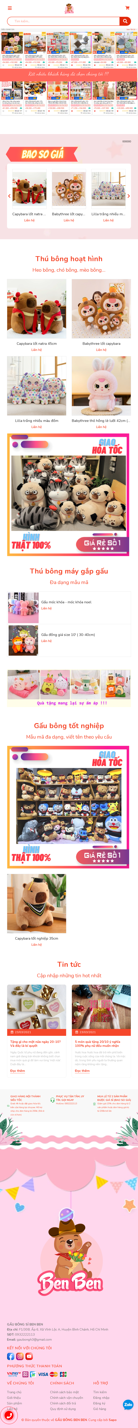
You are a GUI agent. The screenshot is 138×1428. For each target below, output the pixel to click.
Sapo (113, 1420)
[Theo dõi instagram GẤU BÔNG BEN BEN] (29, 1356)
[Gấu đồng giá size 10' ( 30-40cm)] (23, 640)
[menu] (10, 8)
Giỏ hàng (99, 1409)
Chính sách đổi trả (63, 1403)
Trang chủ (14, 1392)
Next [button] (128, 196)
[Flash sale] (69, 154)
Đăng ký (99, 1403)
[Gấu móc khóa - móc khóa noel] (23, 607)
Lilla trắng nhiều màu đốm (113, 214)
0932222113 (71, 1103)
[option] (69, 67)
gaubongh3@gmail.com (34, 1339)
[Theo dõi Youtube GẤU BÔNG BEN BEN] (20, 1356)
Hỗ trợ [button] (100, 1383)
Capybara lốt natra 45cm (32, 214)
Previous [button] (9, 196)
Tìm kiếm (100, 1392)
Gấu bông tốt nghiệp (69, 726)
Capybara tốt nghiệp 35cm (36, 938)
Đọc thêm (17, 1071)
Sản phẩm (14, 1403)
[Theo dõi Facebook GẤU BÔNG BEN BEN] (11, 1356)
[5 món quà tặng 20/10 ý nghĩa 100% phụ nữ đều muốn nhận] (101, 1007)
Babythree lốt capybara (71, 214)
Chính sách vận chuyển (66, 1398)
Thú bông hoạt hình (69, 259)
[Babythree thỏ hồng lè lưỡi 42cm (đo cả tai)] (101, 385)
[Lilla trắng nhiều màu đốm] (108, 189)
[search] (125, 21)
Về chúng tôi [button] (20, 1383)
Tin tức (69, 964)
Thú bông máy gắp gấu (69, 571)
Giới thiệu (14, 1398)
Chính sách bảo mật (64, 1392)
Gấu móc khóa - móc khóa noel (66, 602)
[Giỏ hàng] (127, 8)
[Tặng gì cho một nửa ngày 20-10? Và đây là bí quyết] (36, 1007)
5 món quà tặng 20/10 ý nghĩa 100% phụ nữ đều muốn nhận (97, 1044)
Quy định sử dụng (63, 1409)
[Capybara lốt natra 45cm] (29, 189)
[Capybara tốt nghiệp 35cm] (36, 903)
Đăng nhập (101, 1398)
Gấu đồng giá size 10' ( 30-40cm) (68, 634)
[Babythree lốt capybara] (69, 189)
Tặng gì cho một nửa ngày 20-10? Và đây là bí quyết (35, 1044)
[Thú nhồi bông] (69, 494)
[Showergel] (69, 807)
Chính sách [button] (62, 1383)
